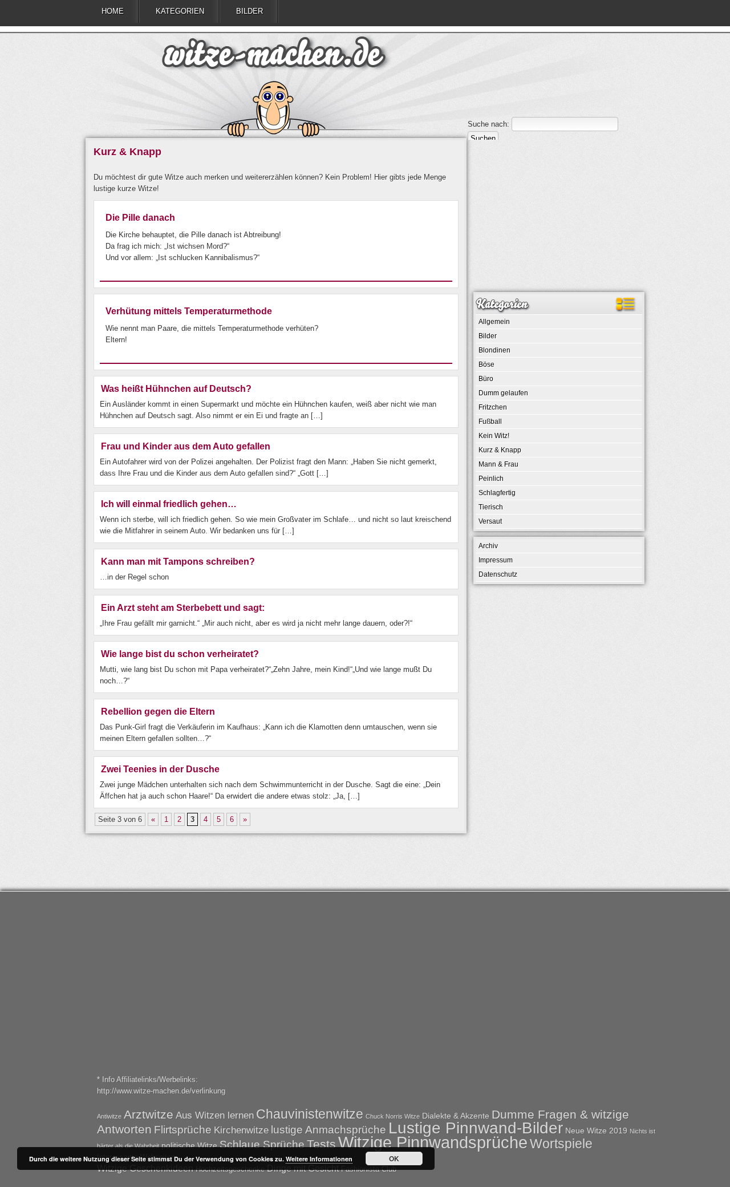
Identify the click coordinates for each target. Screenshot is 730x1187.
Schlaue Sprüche (262, 1144)
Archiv (488, 546)
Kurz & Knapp (499, 450)
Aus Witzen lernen (215, 1115)
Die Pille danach (140, 217)
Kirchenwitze (241, 1130)
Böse (486, 364)
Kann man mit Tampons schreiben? (178, 561)
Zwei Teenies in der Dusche (160, 769)
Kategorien (180, 11)
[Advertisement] (558, 215)
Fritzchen (492, 407)
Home (113, 11)
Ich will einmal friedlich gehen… (169, 504)
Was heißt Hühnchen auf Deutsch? (176, 389)
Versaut (490, 521)
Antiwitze (109, 1116)
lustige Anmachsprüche (328, 1130)
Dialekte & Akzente (455, 1115)
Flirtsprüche (183, 1130)
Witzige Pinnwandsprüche (433, 1142)
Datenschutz (497, 574)
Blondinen (494, 350)
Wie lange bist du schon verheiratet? (180, 654)
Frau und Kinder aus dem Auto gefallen (185, 446)
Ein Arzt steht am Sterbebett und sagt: (183, 608)
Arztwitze (148, 1114)
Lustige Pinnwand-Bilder (475, 1128)
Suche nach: (488, 124)
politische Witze (189, 1145)
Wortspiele (561, 1143)
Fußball (490, 422)
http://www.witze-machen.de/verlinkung (161, 1091)
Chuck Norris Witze (393, 1116)
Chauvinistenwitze (309, 1114)
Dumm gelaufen (503, 393)
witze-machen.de (274, 57)
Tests (321, 1143)
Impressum (495, 560)
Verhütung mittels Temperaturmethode (189, 311)
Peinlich (491, 479)
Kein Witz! (493, 436)
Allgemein (494, 322)
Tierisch (490, 507)
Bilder (249, 11)
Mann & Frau (498, 464)
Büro (485, 379)
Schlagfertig (497, 493)
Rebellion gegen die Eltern (158, 711)
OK (394, 1158)
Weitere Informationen (319, 1158)
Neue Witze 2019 (596, 1130)
